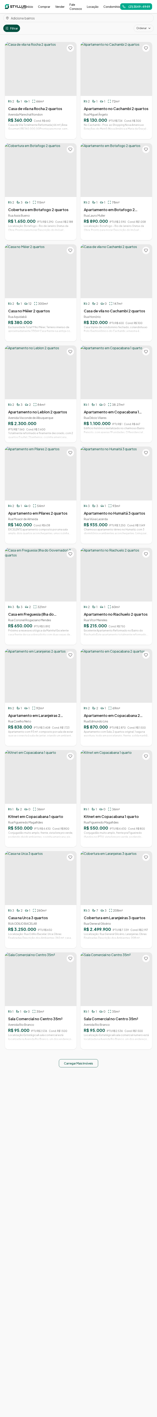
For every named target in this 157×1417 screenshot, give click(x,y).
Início (29, 6)
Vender (60, 6)
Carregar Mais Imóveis (78, 1063)
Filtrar (14, 28)
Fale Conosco (76, 6)
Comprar (44, 6)
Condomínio (111, 6)
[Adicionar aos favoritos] (70, 48)
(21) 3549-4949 (139, 6)
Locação (93, 6)
